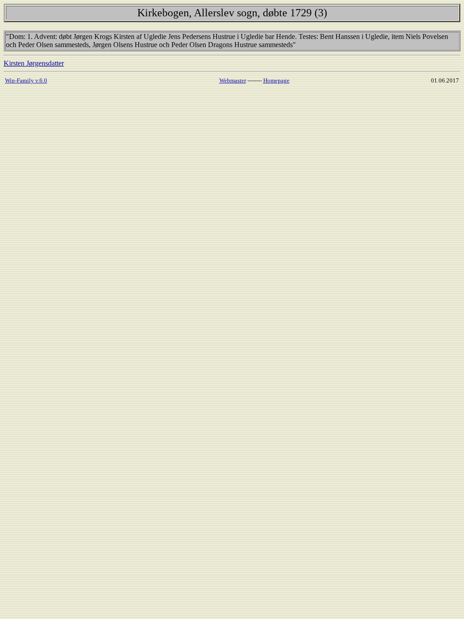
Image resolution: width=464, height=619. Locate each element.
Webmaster (232, 80)
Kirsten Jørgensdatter (34, 63)
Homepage (276, 80)
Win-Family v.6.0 (26, 80)
